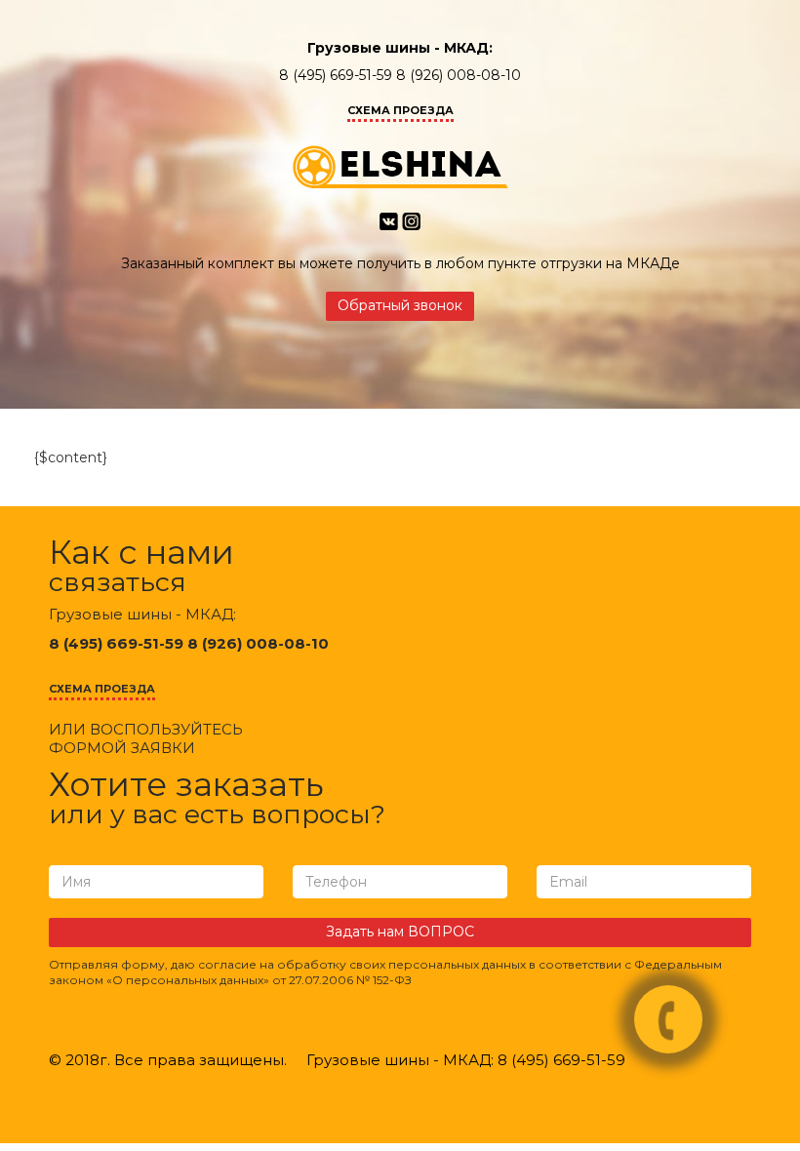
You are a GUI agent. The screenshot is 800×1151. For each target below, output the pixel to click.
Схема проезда (400, 110)
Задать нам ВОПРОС (400, 931)
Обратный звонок (400, 305)
